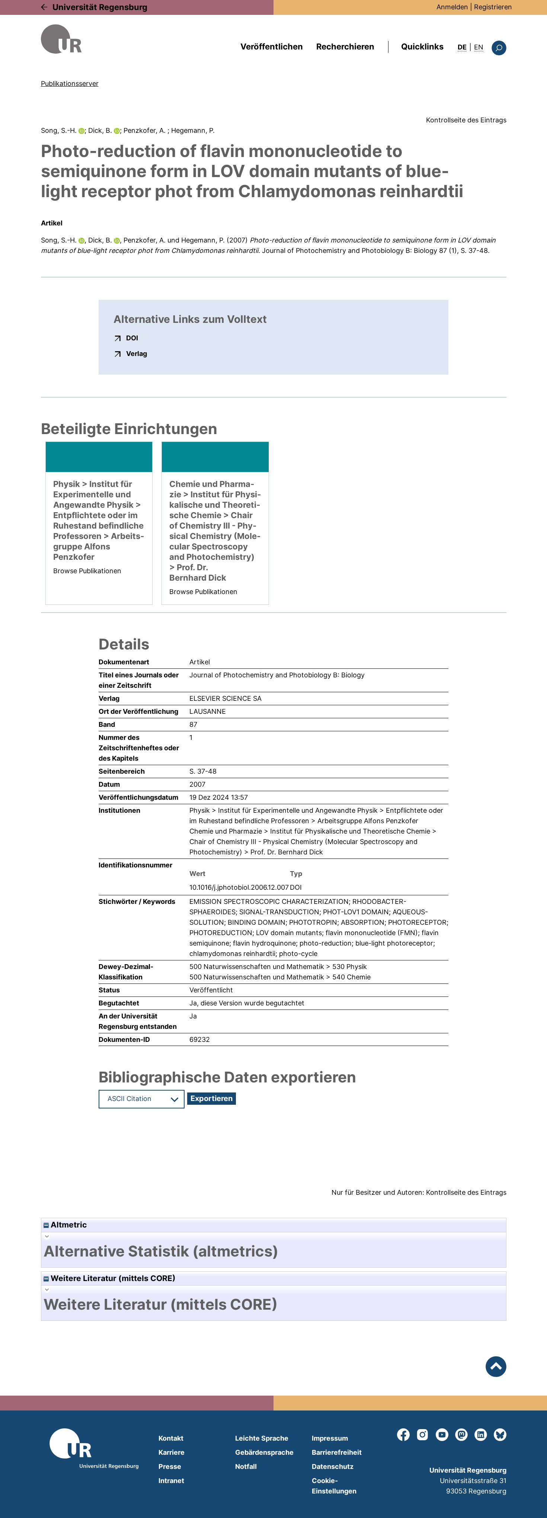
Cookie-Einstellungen (334, 1486)
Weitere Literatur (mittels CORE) (112, 1278)
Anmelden (452, 7)
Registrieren (493, 7)
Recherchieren (345, 46)
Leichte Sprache (261, 1438)
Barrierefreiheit (337, 1452)
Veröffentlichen (271, 46)
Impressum (330, 1438)
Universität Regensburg (99, 7)
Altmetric (68, 1224)
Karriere (172, 1452)
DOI (132, 338)
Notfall (246, 1466)
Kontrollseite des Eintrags (466, 120)
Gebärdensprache (264, 1452)
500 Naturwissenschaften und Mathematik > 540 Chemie (280, 977)
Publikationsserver (70, 83)
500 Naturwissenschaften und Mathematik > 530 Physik (278, 966)
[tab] (274, 1251)
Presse (170, 1466)
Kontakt (171, 1438)
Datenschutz (333, 1466)
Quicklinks (422, 46)
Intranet (171, 1481)
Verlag (136, 353)
